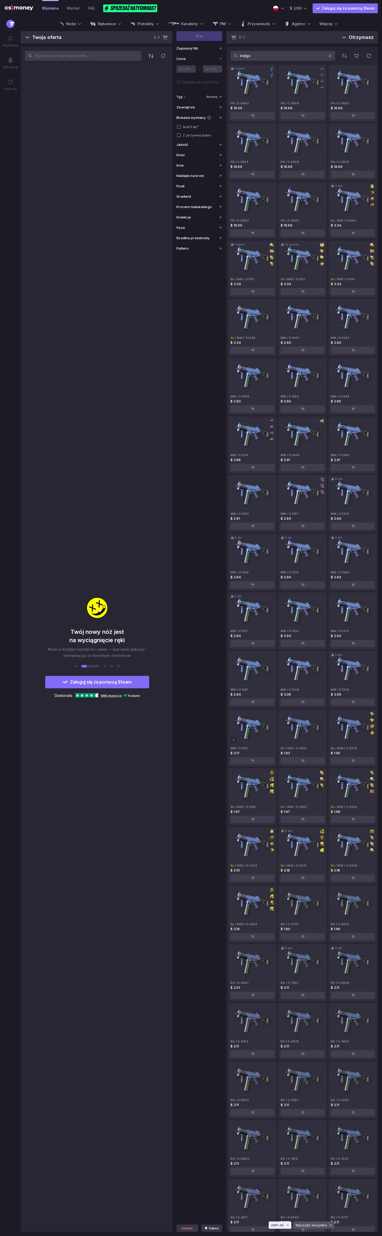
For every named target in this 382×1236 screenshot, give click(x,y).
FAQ (91, 8)
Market (73, 8)
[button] (163, 56)
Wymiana (50, 8)
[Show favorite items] (356, 56)
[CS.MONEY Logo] (19, 8)
